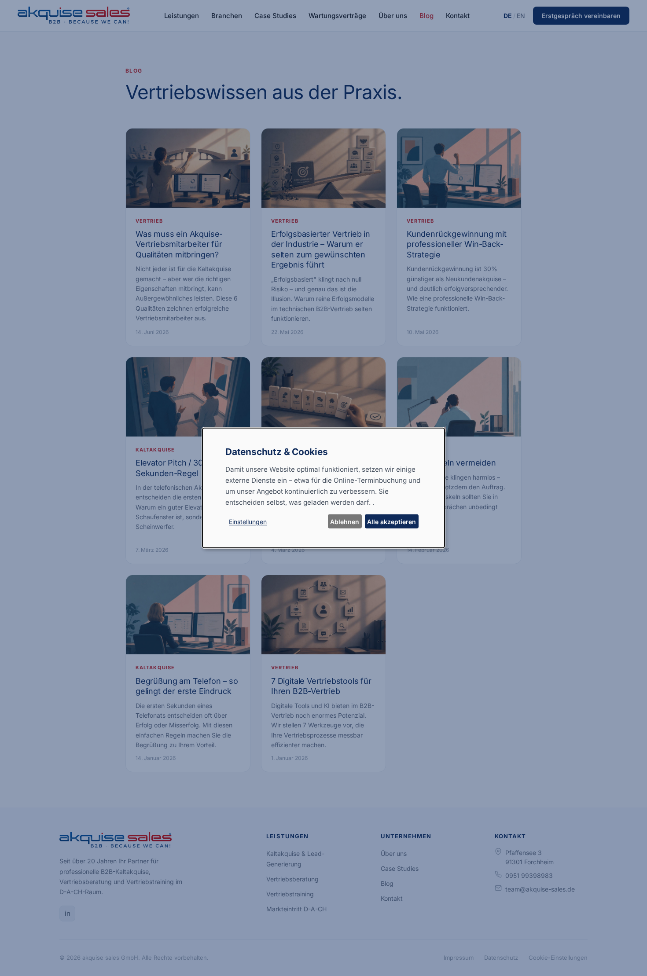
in (67, 913)
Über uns (393, 15)
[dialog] (323, 488)
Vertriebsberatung (292, 879)
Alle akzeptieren (391, 521)
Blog (426, 15)
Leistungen (181, 15)
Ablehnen (344, 521)
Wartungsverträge (337, 15)
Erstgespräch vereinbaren (581, 15)
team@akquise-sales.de (540, 889)
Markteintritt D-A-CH (296, 909)
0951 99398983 (529, 875)
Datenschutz (501, 957)
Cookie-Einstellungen (558, 957)
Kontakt (458, 15)
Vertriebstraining (290, 894)
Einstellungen (248, 521)
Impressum (459, 957)
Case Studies (275, 15)
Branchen (226, 15)
